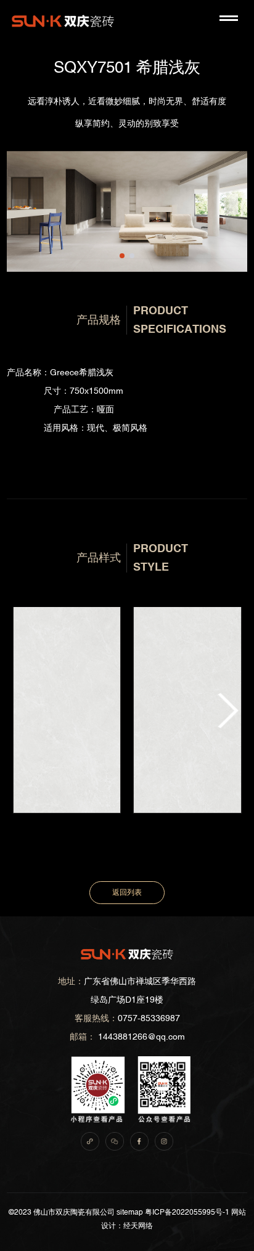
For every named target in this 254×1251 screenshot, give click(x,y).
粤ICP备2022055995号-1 (187, 1212)
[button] (122, 255)
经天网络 (138, 1225)
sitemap (130, 1212)
